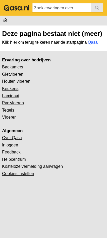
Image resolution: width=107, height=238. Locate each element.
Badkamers (12, 67)
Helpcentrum (14, 159)
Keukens (10, 88)
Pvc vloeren (13, 103)
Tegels (8, 110)
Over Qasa (12, 138)
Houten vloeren (16, 81)
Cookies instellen (18, 173)
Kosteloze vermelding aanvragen (32, 166)
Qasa (93, 42)
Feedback (11, 152)
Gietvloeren (12, 74)
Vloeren (9, 117)
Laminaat (10, 96)
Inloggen (10, 145)
